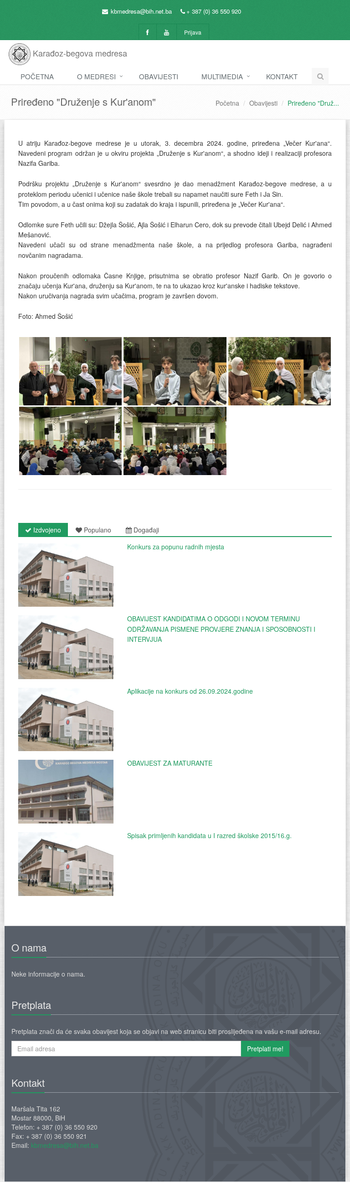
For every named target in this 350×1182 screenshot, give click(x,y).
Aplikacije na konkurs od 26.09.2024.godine (190, 691)
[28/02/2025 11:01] (65, 575)
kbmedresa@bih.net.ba (141, 11)
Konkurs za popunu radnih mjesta (175, 546)
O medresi (96, 76)
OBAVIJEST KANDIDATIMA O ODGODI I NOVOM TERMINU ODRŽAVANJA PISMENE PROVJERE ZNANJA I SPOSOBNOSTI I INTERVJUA (221, 629)
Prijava (192, 32)
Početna (37, 76)
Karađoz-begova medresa (79, 53)
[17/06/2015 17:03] (65, 864)
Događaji (145, 529)
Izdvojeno (46, 529)
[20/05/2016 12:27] (65, 792)
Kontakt (282, 76)
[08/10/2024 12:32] (65, 720)
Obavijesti (158, 76)
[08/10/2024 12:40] (65, 647)
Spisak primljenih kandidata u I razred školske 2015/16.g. (209, 835)
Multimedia (222, 76)
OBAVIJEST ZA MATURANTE (169, 763)
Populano (96, 529)
